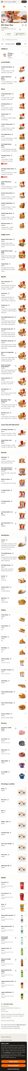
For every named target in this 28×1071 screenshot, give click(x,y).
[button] (3, 7)
